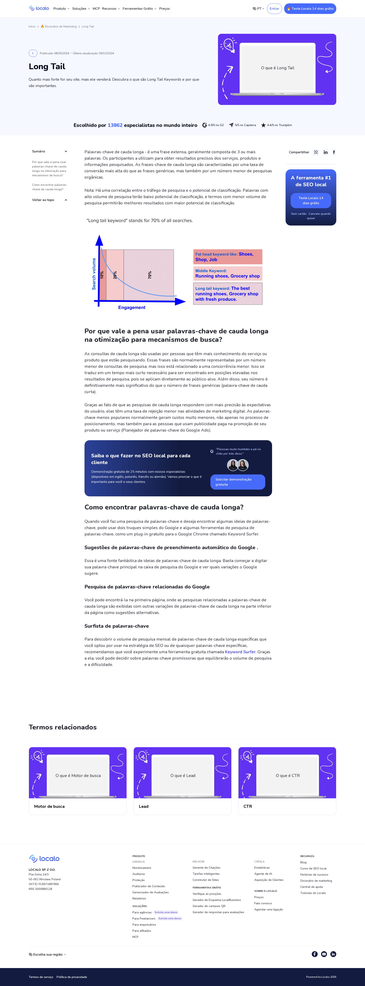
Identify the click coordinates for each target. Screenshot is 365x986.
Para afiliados (141, 931)
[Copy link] (316, 152)
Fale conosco (263, 903)
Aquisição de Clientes (268, 880)
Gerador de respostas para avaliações (218, 912)
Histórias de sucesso (314, 875)
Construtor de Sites (206, 880)
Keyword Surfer (240, 652)
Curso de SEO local (313, 868)
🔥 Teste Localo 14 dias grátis (310, 8)
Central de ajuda (311, 887)
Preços (164, 8)
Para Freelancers (156, 919)
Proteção (138, 880)
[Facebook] (334, 152)
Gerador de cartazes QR (209, 906)
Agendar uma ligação (268, 909)
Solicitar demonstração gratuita (233, 482)
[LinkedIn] (326, 152)
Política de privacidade (72, 977)
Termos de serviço (41, 977)
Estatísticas (262, 868)
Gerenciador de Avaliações (150, 892)
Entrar (274, 8)
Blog (303, 862)
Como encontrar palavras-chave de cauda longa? (49, 187)
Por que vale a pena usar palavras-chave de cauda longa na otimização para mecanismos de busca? (49, 168)
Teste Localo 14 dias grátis (311, 200)
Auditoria (138, 874)
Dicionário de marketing (316, 881)
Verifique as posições (207, 894)
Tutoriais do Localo (313, 893)
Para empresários (144, 925)
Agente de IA (263, 874)
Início (32, 26)
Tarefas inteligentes (206, 874)
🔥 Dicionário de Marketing (59, 26)
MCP (96, 8)
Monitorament (141, 868)
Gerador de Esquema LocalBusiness (217, 900)
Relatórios (139, 898)
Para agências (154, 912)
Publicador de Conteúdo (148, 886)
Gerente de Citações (206, 868)
